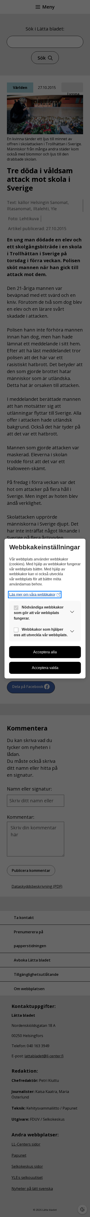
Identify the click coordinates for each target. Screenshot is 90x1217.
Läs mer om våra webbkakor (32, 594)
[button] (72, 613)
